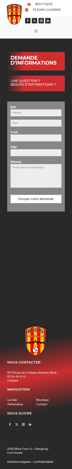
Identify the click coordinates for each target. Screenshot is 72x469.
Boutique (44, 4)
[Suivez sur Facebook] (10, 424)
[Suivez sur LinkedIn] (30, 424)
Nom (14, 107)
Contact (12, 380)
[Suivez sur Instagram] (23, 424)
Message (16, 161)
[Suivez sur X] (16, 424)
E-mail (15, 132)
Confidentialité (43, 461)
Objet (14, 147)
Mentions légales (18, 461)
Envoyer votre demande (36, 199)
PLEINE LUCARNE (47, 10)
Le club (12, 400)
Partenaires (15, 404)
